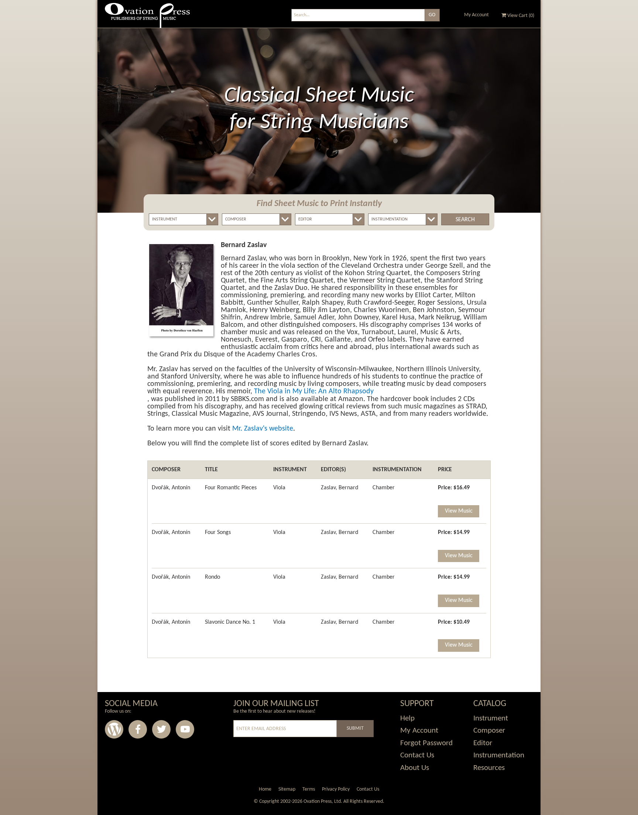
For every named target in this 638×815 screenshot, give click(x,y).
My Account (476, 15)
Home (265, 789)
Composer (489, 730)
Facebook (137, 729)
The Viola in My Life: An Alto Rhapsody (314, 391)
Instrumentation (498, 755)
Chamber (384, 488)
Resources (489, 768)
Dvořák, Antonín (171, 488)
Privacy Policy (336, 789)
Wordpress (114, 729)
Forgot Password (426, 743)
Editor (482, 743)
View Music (459, 511)
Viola (279, 488)
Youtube (185, 729)
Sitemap (286, 789)
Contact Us (417, 755)
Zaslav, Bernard (339, 488)
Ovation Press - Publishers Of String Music (147, 18)
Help (407, 718)
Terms (308, 789)
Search (465, 220)
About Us (414, 768)
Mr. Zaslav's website (262, 428)
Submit (355, 728)
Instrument (490, 718)
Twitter (161, 729)
